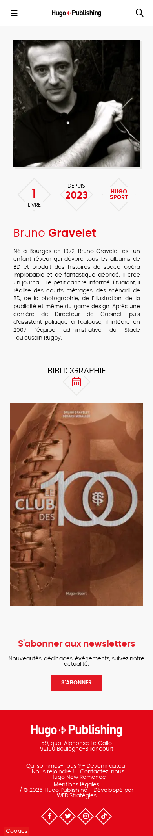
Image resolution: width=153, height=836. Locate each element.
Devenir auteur (107, 766)
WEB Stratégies (77, 796)
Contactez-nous (102, 772)
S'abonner (76, 683)
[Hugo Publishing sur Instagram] (85, 816)
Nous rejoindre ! (53, 772)
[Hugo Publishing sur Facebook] (49, 816)
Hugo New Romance (78, 777)
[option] (76, 504)
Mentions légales (76, 785)
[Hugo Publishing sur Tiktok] (103, 816)
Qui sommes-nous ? (53, 766)
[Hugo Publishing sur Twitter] (67, 816)
